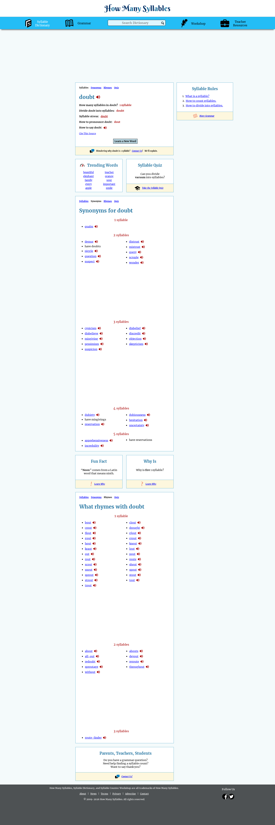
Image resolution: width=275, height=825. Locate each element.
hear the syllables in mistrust (143, 247)
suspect (90, 261)
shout (133, 564)
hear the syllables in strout (95, 580)
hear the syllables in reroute (141, 661)
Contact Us (137, 151)
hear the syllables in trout (94, 585)
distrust (134, 241)
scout (88, 564)
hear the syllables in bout (94, 522)
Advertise (130, 793)
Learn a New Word (125, 141)
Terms (104, 793)
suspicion (91, 349)
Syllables (83, 201)
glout (132, 533)
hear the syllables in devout (141, 656)
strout (89, 580)
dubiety (90, 415)
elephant (88, 176)
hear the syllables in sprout (96, 575)
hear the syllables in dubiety (97, 414)
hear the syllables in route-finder (104, 737)
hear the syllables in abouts (141, 651)
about (89, 651)
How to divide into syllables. (204, 105)
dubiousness (137, 415)
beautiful (88, 172)
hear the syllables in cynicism (99, 328)
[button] (162, 23)
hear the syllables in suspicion (100, 349)
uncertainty (136, 425)
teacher (109, 172)
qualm (89, 226)
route (132, 559)
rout (88, 559)
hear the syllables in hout (94, 543)
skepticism (136, 344)
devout (133, 656)
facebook (225, 796)
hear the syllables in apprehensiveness (111, 440)
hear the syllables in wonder (141, 262)
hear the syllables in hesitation (145, 420)
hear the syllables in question (99, 256)
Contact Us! (126, 776)
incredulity (92, 445)
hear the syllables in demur (96, 241)
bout (88, 522)
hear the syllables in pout (138, 554)
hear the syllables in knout (139, 543)
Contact (144, 793)
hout (88, 543)
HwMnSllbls (137, 8)
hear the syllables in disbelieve (101, 333)
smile (109, 188)
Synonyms (96, 87)
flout (88, 533)
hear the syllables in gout (94, 538)
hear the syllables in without (98, 672)
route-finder (93, 737)
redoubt (90, 661)
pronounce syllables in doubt (105, 127)
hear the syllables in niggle (96, 251)
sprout (89, 575)
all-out (89, 656)
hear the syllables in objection (144, 338)
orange (109, 176)
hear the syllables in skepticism (146, 344)
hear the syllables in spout (139, 569)
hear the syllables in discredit (143, 333)
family (88, 180)
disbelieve (91, 333)
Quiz (116, 87)
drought (134, 527)
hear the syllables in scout (95, 564)
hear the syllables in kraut (94, 548)
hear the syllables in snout (95, 569)
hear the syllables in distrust (142, 241)
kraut (88, 548)
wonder (134, 262)
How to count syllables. (201, 100)
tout (132, 580)
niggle (89, 251)
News (93, 793)
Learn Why (99, 484)
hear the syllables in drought (142, 527)
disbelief (135, 328)
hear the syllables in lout (137, 548)
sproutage (91, 666)
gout (88, 538)
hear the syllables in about (95, 651)
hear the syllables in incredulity (102, 445)
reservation (92, 424)
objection (135, 338)
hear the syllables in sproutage (101, 666)
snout (88, 569)
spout (133, 569)
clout (132, 522)
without (90, 672)
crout (88, 527)
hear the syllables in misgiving (101, 338)
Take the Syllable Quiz (152, 188)
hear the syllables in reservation (102, 424)
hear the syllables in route (139, 559)
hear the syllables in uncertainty (147, 425)
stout (132, 575)
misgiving (91, 338)
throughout (136, 666)
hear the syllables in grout (139, 538)
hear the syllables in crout (94, 527)
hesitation (136, 420)
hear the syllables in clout (139, 522)
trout (88, 585)
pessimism (92, 344)
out (87, 554)
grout (133, 538)
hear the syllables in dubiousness (148, 414)
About (83, 793)
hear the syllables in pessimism (101, 344)
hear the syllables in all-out (97, 656)
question (90, 256)
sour (109, 180)
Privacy (116, 793)
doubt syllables (98, 97)
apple (88, 188)
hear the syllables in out (92, 554)
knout (133, 543)
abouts (133, 651)
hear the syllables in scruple (141, 257)
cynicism (90, 328)
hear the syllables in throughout (147, 666)
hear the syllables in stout (139, 575)
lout (132, 548)
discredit (135, 333)
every (88, 184)
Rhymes (108, 87)
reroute (134, 661)
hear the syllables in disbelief (143, 328)
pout (132, 554)
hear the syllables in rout (93, 559)
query (133, 252)
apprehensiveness (96, 440)
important (109, 184)
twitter (231, 796)
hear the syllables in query (139, 252)
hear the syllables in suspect (97, 261)
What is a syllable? (197, 96)
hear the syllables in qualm (96, 226)
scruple (134, 257)
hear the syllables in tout (137, 580)
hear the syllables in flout (94, 533)
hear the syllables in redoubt (98, 661)
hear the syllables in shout (139, 564)
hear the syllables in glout (139, 533)
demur (89, 241)
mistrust (134, 247)
